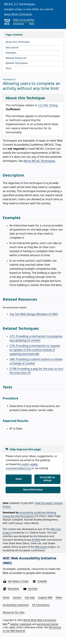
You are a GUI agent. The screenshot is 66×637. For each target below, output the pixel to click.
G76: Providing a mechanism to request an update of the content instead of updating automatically (34, 349)
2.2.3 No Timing (48, 105)
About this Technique (18, 42)
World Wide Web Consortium (39, 620)
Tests (8, 68)
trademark (25, 624)
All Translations (41, 605)
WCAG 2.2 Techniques (19, 4)
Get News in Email (18, 581)
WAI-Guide (41, 547)
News (59, 597)
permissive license (47, 624)
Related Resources (16, 58)
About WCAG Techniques (18, 14)
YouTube (33, 589)
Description (12, 48)
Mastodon (13, 589)
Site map (30, 597)
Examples (11, 53)
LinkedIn (42, 581)
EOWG (36, 540)
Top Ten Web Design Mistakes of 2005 (33, 314)
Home (6, 597)
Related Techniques (17, 63)
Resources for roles (14, 612)
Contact (17, 597)
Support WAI (45, 597)
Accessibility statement (16, 605)
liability (14, 624)
